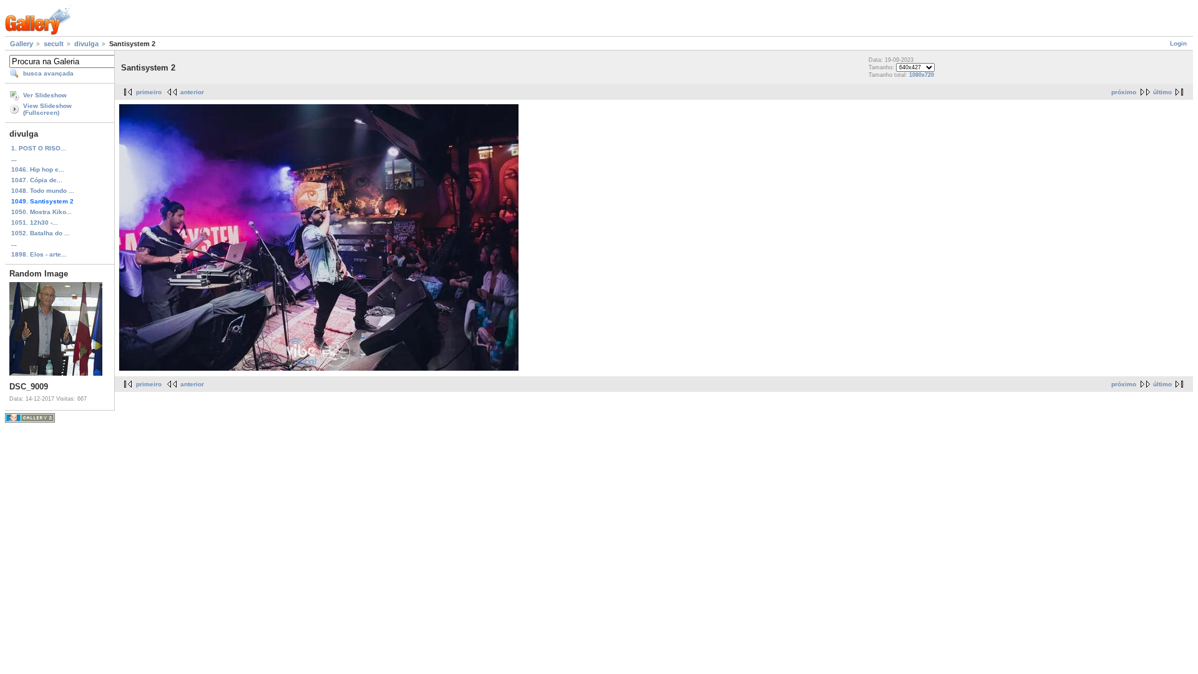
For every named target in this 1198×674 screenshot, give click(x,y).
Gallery (21, 43)
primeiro (149, 92)
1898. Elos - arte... (39, 254)
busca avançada (48, 73)
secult (54, 43)
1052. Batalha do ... (40, 233)
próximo (1123, 92)
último (1162, 92)
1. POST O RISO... (38, 148)
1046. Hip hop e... (37, 169)
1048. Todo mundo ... (42, 190)
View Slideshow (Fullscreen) (47, 109)
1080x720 (921, 75)
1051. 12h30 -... (34, 222)
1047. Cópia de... (36, 180)
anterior (192, 92)
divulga (86, 43)
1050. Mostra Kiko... (41, 211)
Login (1178, 43)
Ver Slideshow (45, 95)
